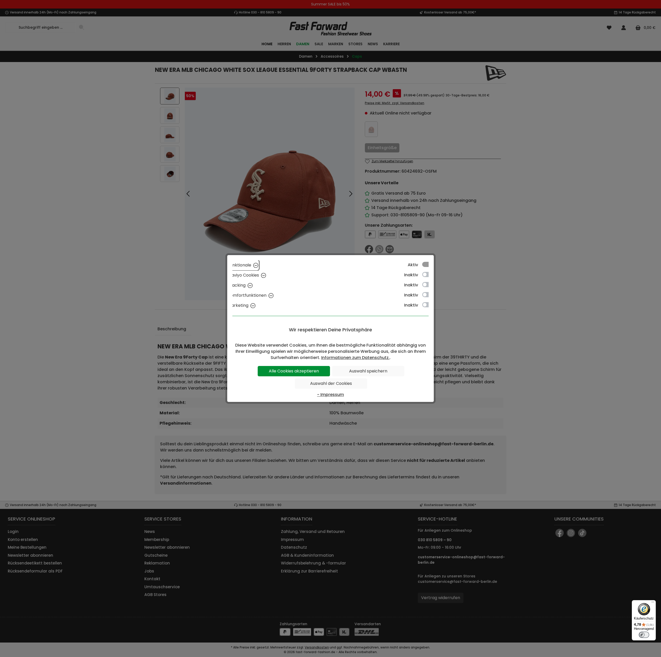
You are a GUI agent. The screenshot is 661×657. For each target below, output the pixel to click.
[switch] (644, 635)
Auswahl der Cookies (331, 383)
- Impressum (330, 395)
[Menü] (653, 603)
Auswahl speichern (368, 371)
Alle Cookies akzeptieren (294, 371)
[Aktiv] (428, 264)
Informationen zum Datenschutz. (355, 358)
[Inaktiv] (428, 274)
